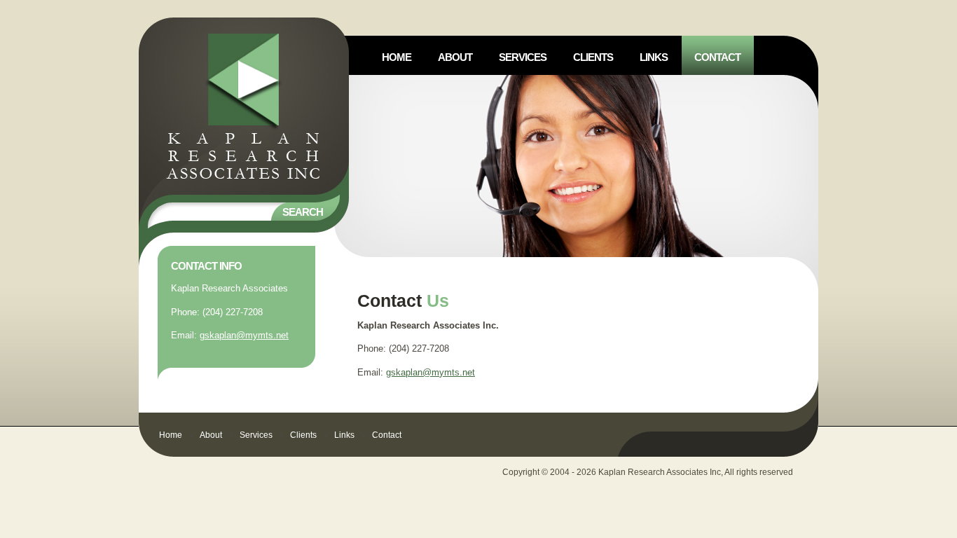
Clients (303, 435)
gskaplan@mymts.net (244, 335)
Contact (386, 435)
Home (170, 435)
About (211, 435)
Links (344, 435)
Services (256, 435)
